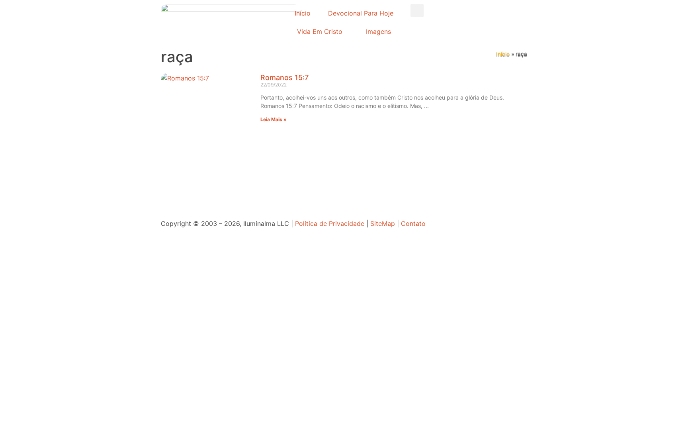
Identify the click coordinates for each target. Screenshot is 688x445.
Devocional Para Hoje (360, 13)
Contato (413, 223)
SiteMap (382, 223)
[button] (417, 10)
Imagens (378, 31)
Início (303, 13)
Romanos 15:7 (284, 77)
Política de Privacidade (329, 223)
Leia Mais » (273, 119)
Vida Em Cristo (319, 31)
